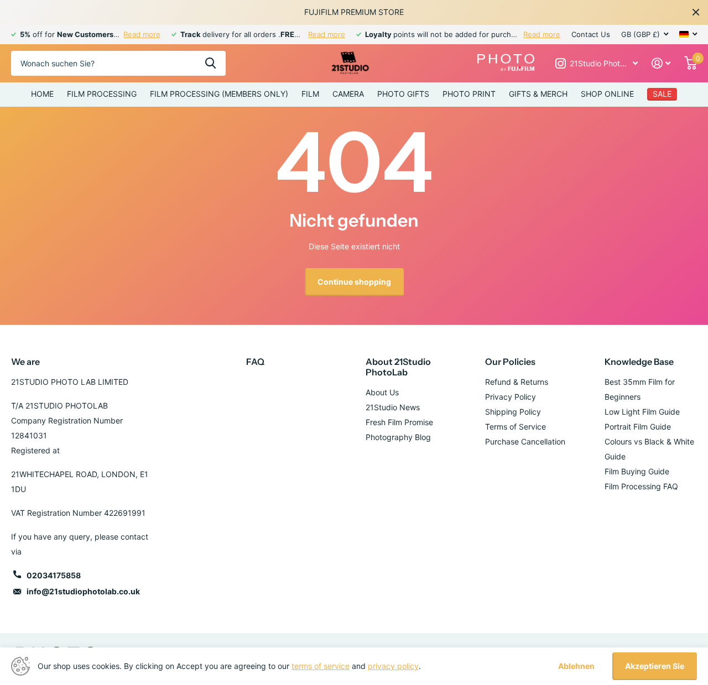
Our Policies (510, 361)
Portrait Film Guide (638, 426)
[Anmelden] (661, 63)
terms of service (320, 666)
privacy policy (393, 666)
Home (42, 93)
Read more (141, 34)
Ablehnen (576, 666)
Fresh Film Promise (399, 422)
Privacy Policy (510, 396)
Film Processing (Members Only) (219, 93)
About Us (382, 392)
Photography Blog (398, 437)
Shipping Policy (513, 411)
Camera (348, 93)
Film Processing (102, 93)
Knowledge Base (639, 361)
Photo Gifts (403, 93)
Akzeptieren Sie (654, 666)
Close (696, 12)
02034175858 (54, 575)
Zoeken (210, 63)
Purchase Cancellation (525, 441)
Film (310, 93)
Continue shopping (354, 281)
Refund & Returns (516, 381)
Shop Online (607, 93)
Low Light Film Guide (642, 411)
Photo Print (469, 93)
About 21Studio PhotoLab (398, 367)
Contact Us (590, 34)
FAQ (255, 361)
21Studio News (393, 407)
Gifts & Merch (538, 93)
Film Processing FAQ (641, 486)
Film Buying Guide (637, 471)
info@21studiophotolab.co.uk (83, 591)
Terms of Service (515, 426)
